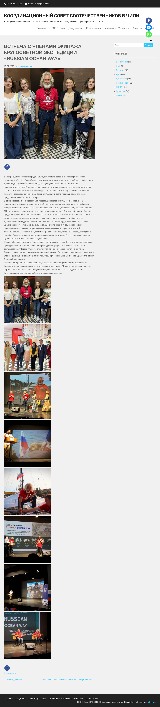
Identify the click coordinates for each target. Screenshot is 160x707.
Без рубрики (10, 673)
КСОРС (119, 87)
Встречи (120, 70)
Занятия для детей (37, 698)
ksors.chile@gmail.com (38, 3)
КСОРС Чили (57, 28)
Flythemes (151, 702)
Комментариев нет (24, 66)
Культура (120, 91)
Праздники (121, 95)
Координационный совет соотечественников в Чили (71, 15)
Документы (75, 28)
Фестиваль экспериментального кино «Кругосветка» (69, 679)
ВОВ (118, 66)
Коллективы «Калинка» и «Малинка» (107, 28)
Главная (41, 28)
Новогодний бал (13, 679)
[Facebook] (7, 167)
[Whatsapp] (149, 34)
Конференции (122, 83)
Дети (118, 74)
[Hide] (151, 40)
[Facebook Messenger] (149, 27)
